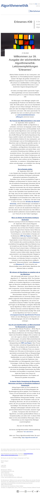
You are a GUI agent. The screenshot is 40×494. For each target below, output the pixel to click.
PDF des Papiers (26, 236)
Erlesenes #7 (20, 264)
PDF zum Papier (26, 343)
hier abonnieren (28, 431)
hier (36, 4)
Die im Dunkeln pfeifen (25, 169)
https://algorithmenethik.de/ (30, 437)
